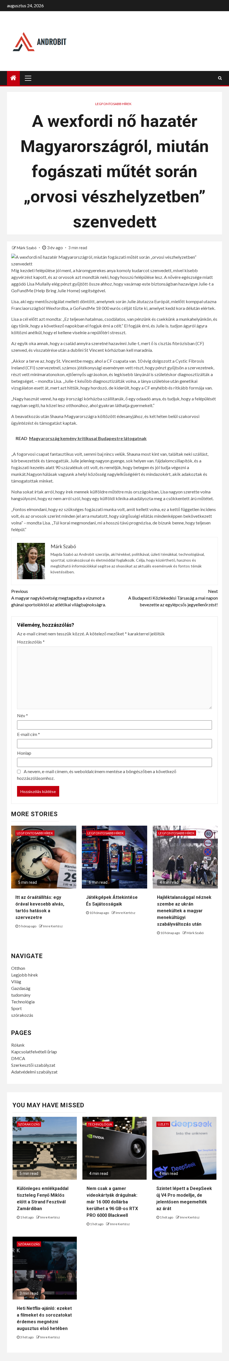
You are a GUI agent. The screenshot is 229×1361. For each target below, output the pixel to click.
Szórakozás (29, 1124)
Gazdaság (20, 988)
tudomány (20, 994)
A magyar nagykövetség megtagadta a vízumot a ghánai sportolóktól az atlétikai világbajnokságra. (58, 597)
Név (22, 715)
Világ (16, 981)
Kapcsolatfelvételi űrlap (34, 1051)
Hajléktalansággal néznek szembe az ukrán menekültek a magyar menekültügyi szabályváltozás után (184, 911)
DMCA (18, 1058)
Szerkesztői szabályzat (33, 1065)
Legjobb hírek (24, 974)
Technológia (23, 1001)
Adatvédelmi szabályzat (34, 1071)
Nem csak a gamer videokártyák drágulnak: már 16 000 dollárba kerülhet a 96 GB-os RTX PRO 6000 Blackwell (112, 1202)
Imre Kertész (53, 926)
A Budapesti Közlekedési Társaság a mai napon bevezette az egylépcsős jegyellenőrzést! (173, 597)
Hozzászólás (31, 641)
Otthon (18, 968)
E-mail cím (28, 734)
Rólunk (18, 1045)
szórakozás (22, 1015)
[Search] (219, 78)
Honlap (24, 753)
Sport (16, 1008)
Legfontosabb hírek (113, 104)
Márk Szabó (27, 247)
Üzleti (163, 1124)
